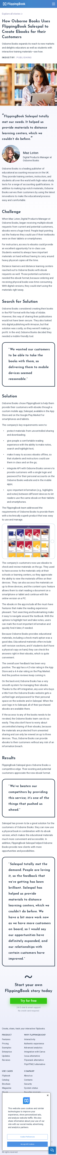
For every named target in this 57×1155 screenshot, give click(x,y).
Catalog (5, 1080)
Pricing (5, 1043)
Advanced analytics (33, 1047)
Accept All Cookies (27, 1144)
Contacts (28, 1080)
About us (28, 1075)
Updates (6, 1056)
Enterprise (7, 1052)
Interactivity (29, 1039)
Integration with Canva (34, 1052)
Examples (6, 1047)
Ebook (5, 1092)
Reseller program (32, 1092)
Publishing (24, 57)
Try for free (28, 1001)
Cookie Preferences (27, 1137)
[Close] (48, 1095)
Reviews (6, 1060)
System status (31, 1088)
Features (6, 1039)
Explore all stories (11, 13)
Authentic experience (34, 1043)
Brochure (6, 1084)
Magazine (6, 1088)
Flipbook (6, 1075)
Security (28, 1084)
